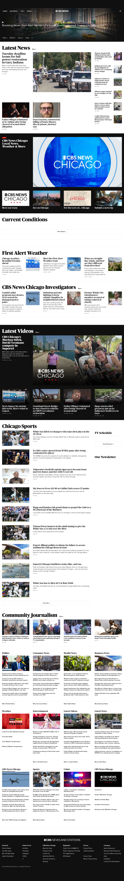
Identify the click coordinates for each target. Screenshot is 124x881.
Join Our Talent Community (112, 853)
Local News (14, 11)
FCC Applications (68, 853)
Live (22, 11)
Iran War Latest (6, 851)
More (34, 49)
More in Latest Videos (71, 762)
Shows (29, 11)
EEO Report (66, 856)
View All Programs (108, 444)
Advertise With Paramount (112, 851)
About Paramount (109, 848)
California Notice (88, 851)
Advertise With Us (48, 856)
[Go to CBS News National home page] (62, 11)
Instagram (25, 853)
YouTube (25, 848)
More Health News (70, 704)
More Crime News (69, 820)
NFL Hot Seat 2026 (8, 853)
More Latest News (100, 762)
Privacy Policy (87, 848)
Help (105, 856)
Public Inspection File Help (71, 851)
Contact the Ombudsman (112, 861)
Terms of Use (87, 856)
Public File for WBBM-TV (71, 848)
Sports (20, 38)
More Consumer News (40, 704)
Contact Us (46, 853)
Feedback (107, 859)
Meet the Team (47, 848)
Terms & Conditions (49, 859)
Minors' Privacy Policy (90, 859)
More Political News (8, 704)
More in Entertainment (40, 762)
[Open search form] (120, 11)
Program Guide (47, 851)
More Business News (101, 704)
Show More (46, 603)
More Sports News (39, 820)
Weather (12, 38)
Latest (5, 11)
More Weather (61, 231)
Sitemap (45, 861)
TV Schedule (103, 433)
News (5, 38)
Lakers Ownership (7, 856)
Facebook (25, 851)
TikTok (24, 856)
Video (27, 38)
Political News (6, 848)
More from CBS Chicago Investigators (14, 820)
